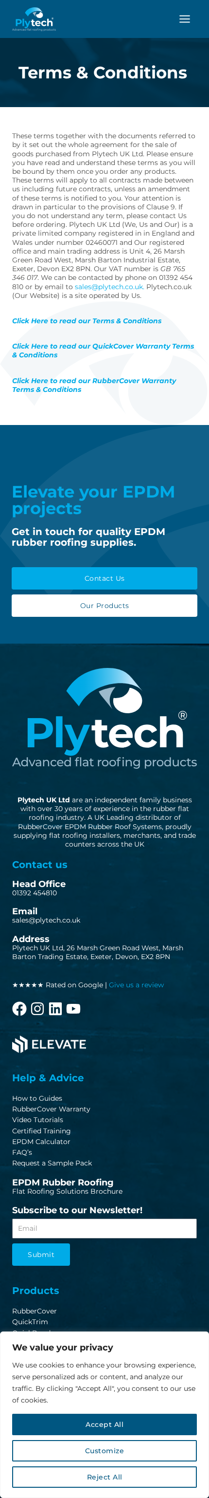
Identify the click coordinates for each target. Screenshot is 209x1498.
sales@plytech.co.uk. (109, 286)
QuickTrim (30, 1321)
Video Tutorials (37, 1119)
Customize (104, 1450)
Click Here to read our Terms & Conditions (86, 320)
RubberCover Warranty (51, 1109)
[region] (104, 1415)
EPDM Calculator (41, 1141)
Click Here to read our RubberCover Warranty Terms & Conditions (94, 385)
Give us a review (136, 984)
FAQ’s (22, 1152)
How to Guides (37, 1098)
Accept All (104, 1424)
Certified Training (41, 1131)
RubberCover (34, 1311)
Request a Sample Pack (52, 1163)
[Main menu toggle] (185, 19)
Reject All (104, 1477)
